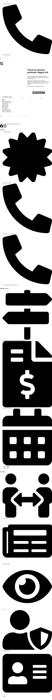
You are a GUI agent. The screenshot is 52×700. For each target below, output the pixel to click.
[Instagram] (5, 126)
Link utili (2, 471)
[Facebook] (1, 126)
